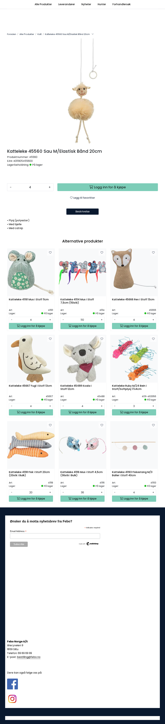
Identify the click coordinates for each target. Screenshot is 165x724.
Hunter (102, 4)
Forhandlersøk (121, 4)
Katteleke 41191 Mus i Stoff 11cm (29, 299)
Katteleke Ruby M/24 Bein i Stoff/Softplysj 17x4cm (129, 387)
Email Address (18, 531)
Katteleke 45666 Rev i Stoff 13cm (133, 299)
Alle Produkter (43, 4)
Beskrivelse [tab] (82, 211)
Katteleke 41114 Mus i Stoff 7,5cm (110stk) (77, 301)
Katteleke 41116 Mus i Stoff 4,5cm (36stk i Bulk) (81, 474)
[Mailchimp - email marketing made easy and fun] (89, 543)
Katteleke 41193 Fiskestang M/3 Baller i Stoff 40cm (132, 474)
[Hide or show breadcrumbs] (92, 34)
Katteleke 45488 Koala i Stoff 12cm (76, 387)
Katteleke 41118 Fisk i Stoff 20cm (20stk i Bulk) (29, 474)
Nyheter (86, 4)
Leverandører (66, 4)
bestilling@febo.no (28, 657)
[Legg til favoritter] (50, 253)
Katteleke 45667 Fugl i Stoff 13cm (30, 386)
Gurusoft (82, 718)
